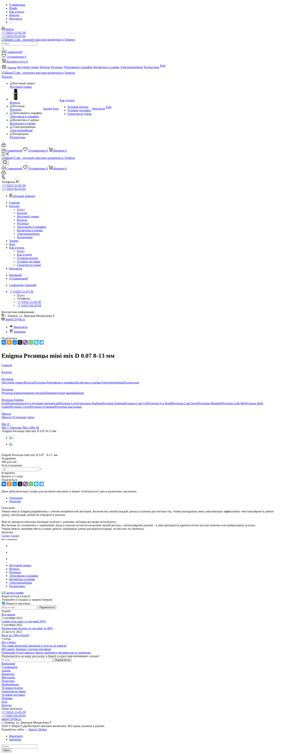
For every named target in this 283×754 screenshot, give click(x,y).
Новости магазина (17, 603)
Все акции (8, 614)
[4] (17, 451)
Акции (6, 670)
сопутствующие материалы (41, 403)
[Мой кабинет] (4, 145)
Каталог (22, 213)
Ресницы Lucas (20, 406)
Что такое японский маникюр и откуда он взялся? (34, 645)
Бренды (7, 705)
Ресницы (40, 382)
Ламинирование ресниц (29, 393)
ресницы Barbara (91, 403)
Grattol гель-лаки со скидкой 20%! (24, 621)
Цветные (16, 427)
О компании (10, 667)
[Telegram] (41, 342)
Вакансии (8, 674)
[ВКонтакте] (4, 342)
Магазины (8, 677)
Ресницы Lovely (69, 403)
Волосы (29, 382)
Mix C (6, 427)
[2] (8, 451)
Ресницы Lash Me (232, 403)
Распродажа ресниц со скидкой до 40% (27, 628)
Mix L (26, 427)
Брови (80, 393)
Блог (5, 701)
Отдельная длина (23, 417)
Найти (6, 750)
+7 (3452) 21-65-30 (14, 32)
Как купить (24, 254)
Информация (10, 684)
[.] (11, 437)
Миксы (7, 417)
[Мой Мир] (14, 342)
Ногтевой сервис (13, 382)
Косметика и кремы (88, 382)
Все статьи (9, 642)
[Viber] (25, 342)
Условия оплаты (12, 687)
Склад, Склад (10, 535)
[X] (20, 342)
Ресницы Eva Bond (159, 403)
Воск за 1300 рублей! (15, 635)
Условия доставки (13, 694)
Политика (8, 681)
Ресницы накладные (68, 406)
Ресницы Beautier (209, 403)
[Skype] (36, 342)
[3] (13, 451)
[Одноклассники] (9, 342)
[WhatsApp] (30, 342)
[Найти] (3, 48)
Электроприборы (112, 382)
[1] (4, 451)
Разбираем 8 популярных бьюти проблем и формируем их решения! (46, 652)
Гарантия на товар (14, 691)
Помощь (7, 698)
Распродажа (131, 382)
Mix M (34, 427)
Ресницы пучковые (42, 406)
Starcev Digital (37, 729)
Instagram (20, 331)
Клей (5, 403)
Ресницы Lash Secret (185, 403)
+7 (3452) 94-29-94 (14, 36)
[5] (21, 451)
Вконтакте (21, 327)
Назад (21, 209)
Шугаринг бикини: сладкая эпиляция (26, 649)
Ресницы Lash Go (135, 403)
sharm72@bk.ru (15, 319)
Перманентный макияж (60, 393)
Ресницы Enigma (113, 403)
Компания (8, 663)
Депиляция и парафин (60, 382)
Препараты (15, 403)
